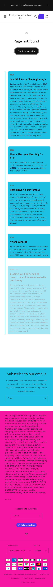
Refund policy (44, 574)
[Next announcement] (48, 5)
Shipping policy (40, 578)
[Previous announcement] (5, 5)
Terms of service (27, 578)
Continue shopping (26, 51)
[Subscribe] (45, 398)
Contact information (28, 582)
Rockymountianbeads (16, 574)
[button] (5, 16)
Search (8, 499)
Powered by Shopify (30, 574)
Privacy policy (14, 578)
